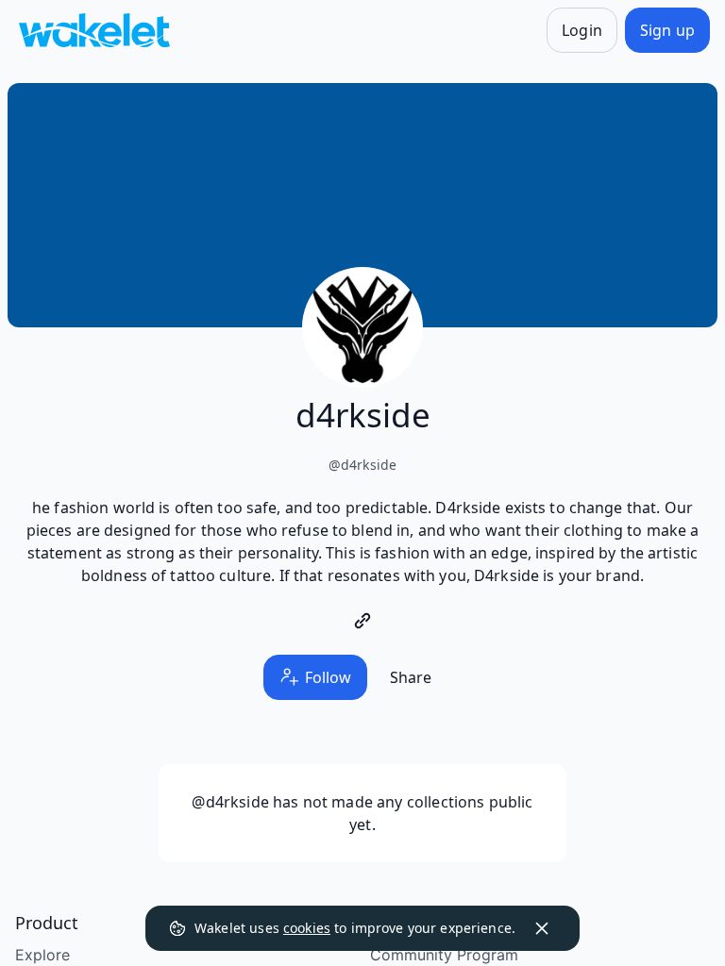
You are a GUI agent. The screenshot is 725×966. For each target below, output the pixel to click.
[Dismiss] (542, 928)
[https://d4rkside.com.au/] (362, 620)
